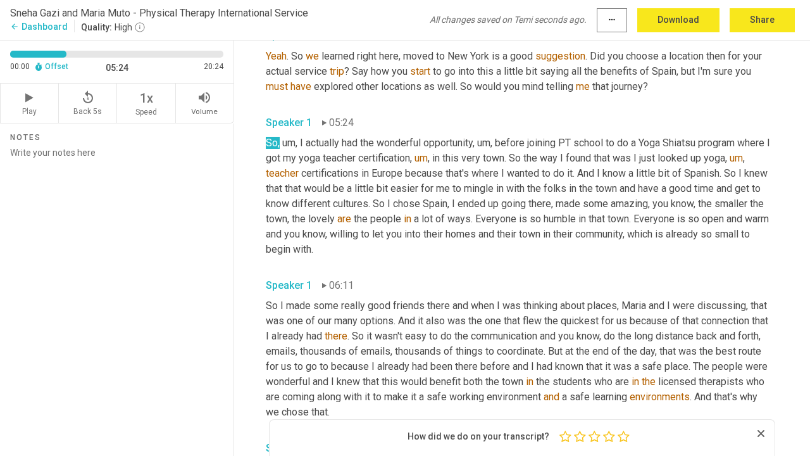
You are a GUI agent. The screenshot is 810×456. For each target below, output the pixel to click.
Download (678, 20)
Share (762, 20)
